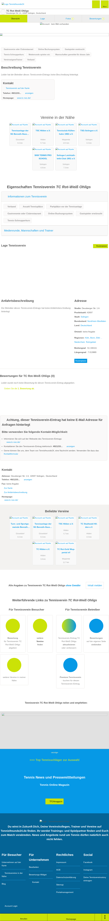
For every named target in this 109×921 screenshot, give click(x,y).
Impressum (61, 862)
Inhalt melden (95, 585)
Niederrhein (79, 342)
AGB (58, 870)
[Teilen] (98, 917)
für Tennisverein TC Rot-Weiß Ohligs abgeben (13, 643)
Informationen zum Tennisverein (27, 196)
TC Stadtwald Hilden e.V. (89, 525)
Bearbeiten (34, 867)
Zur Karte (8, 488)
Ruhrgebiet (91, 342)
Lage (42, 18)
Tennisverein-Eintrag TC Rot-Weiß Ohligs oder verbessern (69, 643)
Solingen (85, 317)
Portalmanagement (64, 892)
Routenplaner (101, 246)
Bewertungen (96, 18)
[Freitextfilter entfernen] (96, 4)
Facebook (87, 862)
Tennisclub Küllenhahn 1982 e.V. (66, 132)
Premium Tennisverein (103, 120)
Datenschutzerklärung (66, 877)
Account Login (10, 906)
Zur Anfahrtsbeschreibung (15, 492)
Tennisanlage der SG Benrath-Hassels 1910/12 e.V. (20, 132)
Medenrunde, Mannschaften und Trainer (28, 230)
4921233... (16, 93)
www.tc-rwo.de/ (24, 98)
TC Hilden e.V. (43, 549)
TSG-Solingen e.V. (89, 130)
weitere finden (40, 641)
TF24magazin (55, 801)
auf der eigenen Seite (96, 641)
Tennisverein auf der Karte (17, 88)
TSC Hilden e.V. (43, 130)
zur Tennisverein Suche (3, 11)
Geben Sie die (19, 388)
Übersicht (15, 18)
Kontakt (35, 882)
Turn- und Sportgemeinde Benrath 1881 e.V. (20, 526)
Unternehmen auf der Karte (11, 864)
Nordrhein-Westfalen (96, 321)
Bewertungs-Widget (38, 874)
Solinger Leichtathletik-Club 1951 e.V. (66, 157)
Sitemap (60, 885)
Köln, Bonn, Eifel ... (93, 338)
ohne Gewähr (73, 585)
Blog (4, 884)
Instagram (88, 870)
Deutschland (86, 325)
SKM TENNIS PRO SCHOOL (43, 157)
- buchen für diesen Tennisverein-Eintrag (70, 680)
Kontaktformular (11, 454)
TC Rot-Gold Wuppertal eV (66, 551)
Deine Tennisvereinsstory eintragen (94, 879)
